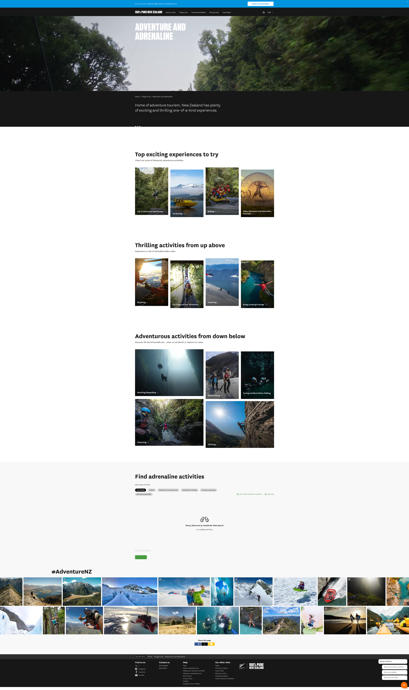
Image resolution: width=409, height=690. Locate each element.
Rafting (151, 490)
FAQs (184, 666)
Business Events (220, 673)
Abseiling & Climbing (189, 490)
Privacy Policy (187, 679)
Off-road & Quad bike (144, 494)
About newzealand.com (191, 668)
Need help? (163, 668)
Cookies (185, 681)
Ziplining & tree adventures (168, 490)
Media (217, 666)
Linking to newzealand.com (192, 673)
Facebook (141, 672)
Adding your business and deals (194, 671)
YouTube (141, 675)
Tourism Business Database (224, 679)
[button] (170, 12)
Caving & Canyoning (208, 490)
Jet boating (140, 490)
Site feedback (163, 666)
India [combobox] (269, 12)
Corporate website (221, 676)
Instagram (142, 669)
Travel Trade (219, 671)
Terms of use (187, 676)
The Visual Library (221, 668)
